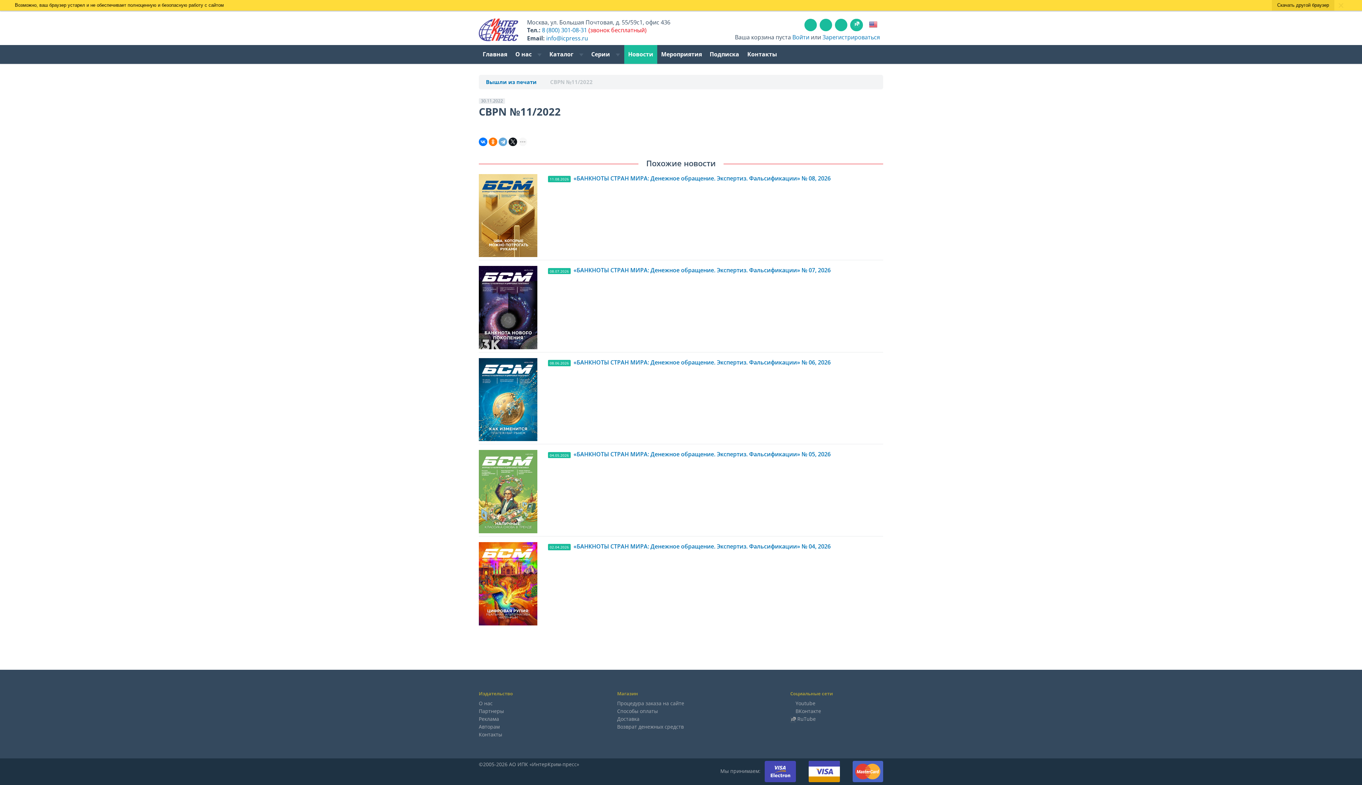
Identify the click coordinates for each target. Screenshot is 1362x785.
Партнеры (491, 711)
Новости (640, 54)
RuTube (806, 719)
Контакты (762, 54)
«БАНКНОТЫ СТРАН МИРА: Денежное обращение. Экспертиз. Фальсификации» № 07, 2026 (702, 270)
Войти (800, 37)
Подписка (724, 54)
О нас (524, 54)
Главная (495, 54)
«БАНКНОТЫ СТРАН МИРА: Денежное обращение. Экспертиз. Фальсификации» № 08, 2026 (702, 178)
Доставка (628, 719)
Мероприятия (681, 54)
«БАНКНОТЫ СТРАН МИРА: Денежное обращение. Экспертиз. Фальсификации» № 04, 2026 (702, 546)
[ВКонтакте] (483, 142)
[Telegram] (503, 142)
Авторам (489, 726)
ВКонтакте (808, 711)
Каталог (562, 54)
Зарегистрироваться (851, 37)
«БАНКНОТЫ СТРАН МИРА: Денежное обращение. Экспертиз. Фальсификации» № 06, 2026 (702, 362)
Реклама (489, 719)
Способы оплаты (637, 711)
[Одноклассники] (493, 142)
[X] (513, 142)
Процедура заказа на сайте (650, 703)
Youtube (805, 703)
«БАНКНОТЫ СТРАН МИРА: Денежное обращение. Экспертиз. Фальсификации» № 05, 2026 (702, 454)
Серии (601, 54)
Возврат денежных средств (650, 726)
